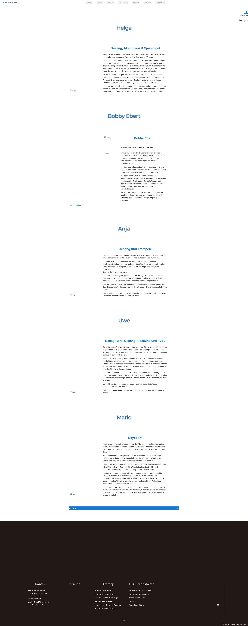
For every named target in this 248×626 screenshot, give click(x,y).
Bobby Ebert (124, 116)
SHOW (146, 2)
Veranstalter (145, 594)
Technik (143, 598)
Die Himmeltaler (231, 624)
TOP (124, 620)
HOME (88, 2)
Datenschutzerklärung (136, 605)
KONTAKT (160, 2)
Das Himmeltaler (140, 590)
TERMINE (123, 2)
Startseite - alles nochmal (103, 590)
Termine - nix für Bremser (103, 601)
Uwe (124, 320)
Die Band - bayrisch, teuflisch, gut (106, 598)
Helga (124, 28)
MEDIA (135, 2)
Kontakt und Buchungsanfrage (105, 608)
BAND (110, 2)
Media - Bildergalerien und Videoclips (108, 605)
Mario (124, 417)
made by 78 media (241, 624)
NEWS (99, 2)
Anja (124, 228)
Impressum (132, 601)
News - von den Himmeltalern (105, 594)
